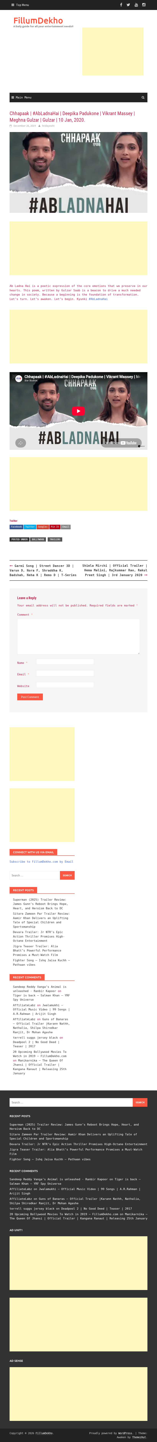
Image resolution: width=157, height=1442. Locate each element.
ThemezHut (139, 1437)
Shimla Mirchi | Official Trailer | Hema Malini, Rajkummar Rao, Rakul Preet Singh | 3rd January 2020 (114, 570)
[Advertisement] (113, 51)
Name (22, 663)
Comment (25, 614)
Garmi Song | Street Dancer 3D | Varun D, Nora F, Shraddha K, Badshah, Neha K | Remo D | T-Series (43, 570)
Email (65, 526)
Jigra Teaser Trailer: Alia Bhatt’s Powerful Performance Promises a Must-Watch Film (37, 951)
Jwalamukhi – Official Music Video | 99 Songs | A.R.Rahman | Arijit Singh (41, 1009)
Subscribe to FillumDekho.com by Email (41, 861)
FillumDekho (38, 20)
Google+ (42, 526)
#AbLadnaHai (98, 299)
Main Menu (23, 97)
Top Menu (22, 5)
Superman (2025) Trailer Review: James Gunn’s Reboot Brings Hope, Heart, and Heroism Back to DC (40, 904)
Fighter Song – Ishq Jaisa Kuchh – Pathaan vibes (50, 1159)
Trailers (55, 539)
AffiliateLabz (24, 1005)
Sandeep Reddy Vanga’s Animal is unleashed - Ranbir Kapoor (59, 1179)
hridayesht (48, 125)
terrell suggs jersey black (35, 1037)
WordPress (125, 1433)
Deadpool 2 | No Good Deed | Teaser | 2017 (96, 1208)
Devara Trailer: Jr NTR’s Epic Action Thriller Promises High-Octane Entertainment (39, 936)
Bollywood (38, 539)
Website (23, 686)
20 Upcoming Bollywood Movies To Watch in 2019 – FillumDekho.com (64, 1214)
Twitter (30, 526)
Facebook (16, 526)
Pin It (55, 526)
